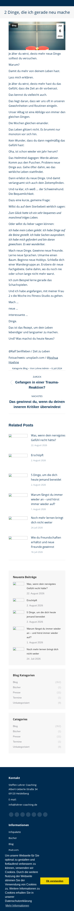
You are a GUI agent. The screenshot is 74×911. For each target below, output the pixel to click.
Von (39, 368)
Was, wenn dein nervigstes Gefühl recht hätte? (48, 437)
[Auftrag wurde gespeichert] (18, 441)
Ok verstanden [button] (54, 881)
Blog (14, 25)
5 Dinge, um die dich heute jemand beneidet (46, 477)
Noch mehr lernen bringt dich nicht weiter (47, 520)
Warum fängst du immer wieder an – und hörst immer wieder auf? (47, 499)
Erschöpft (37, 455)
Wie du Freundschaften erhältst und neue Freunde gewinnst (46, 542)
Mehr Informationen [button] (17, 905)
